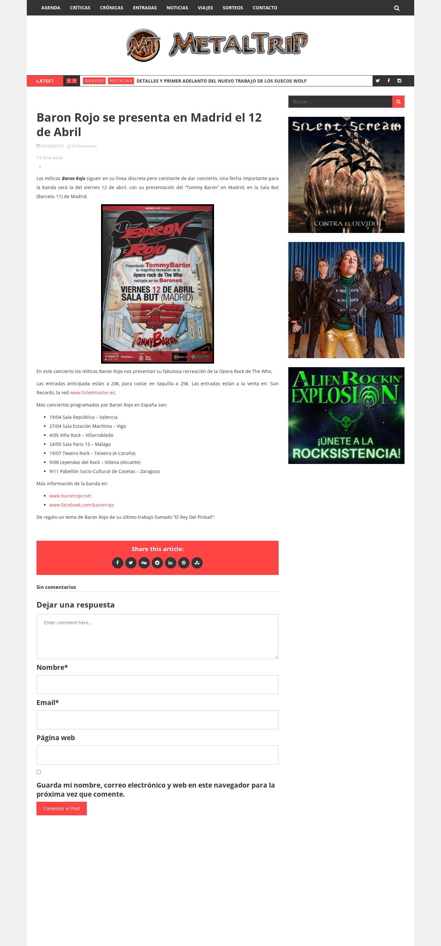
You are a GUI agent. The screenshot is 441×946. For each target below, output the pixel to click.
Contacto (265, 8)
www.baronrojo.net (70, 496)
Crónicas (111, 8)
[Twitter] (378, 80)
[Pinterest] (184, 562)
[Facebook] (388, 80)
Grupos (94, 81)
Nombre (52, 667)
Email (47, 702)
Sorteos (233, 8)
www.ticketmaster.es (92, 392)
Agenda (50, 8)
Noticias (177, 8)
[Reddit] (157, 562)
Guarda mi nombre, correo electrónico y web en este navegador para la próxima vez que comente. (155, 789)
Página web (55, 737)
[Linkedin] (170, 562)
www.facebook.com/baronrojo (81, 505)
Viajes (205, 8)
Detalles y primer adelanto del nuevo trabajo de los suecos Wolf (222, 81)
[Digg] (144, 562)
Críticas (80, 8)
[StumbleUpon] (197, 562)
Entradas (145, 8)
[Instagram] (399, 80)
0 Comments (84, 146)
